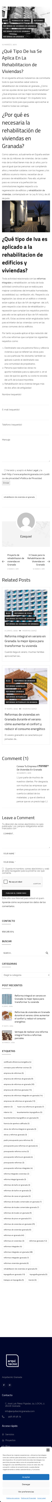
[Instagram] (10, 1385)
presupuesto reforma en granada (18, 1157)
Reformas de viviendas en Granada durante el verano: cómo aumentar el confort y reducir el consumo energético (25, 721)
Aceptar (26, 1477)
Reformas (38, 20)
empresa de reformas (14, 1073)
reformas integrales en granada (18, 1252)
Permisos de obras (21, 20)
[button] (48, 1450)
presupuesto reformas (14, 1162)
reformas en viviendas (14, 1240)
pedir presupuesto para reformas (18, 1140)
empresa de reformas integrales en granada (23, 1095)
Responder (44, 765)
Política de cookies (13, 1498)
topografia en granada (14, 1274)
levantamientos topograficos (29, 1112)
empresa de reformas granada (18, 1089)
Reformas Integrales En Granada (21, 702)
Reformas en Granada (13, 36)
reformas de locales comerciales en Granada (23, 1201)
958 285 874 (8, 931)
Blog (5, 20)
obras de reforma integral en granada (20, 1129)
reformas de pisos (23, 613)
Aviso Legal (41, 1498)
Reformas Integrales (16, 696)
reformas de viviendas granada (17, 1229)
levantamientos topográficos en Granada (21, 1117)
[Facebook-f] (4, 1385)
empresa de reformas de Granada (18, 1078)
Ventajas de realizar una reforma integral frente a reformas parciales (31, 1035)
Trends (33, 1280)
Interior (8, 1112)
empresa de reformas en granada (19, 1084)
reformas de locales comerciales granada (21, 1207)
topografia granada (38, 1274)
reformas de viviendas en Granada (19, 26)
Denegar (26, 1484)
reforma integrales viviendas (16, 1173)
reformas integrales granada (16, 1257)
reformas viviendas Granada (16, 1263)
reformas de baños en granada (17, 1190)
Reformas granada (15, 691)
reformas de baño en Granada (17, 1184)
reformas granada (38, 1240)
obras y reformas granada (15, 1134)
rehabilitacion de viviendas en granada (19, 497)
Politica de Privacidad (28, 1498)
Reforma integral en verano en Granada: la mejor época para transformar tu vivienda (25, 641)
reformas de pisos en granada (20, 618)
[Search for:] (26, 953)
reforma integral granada (15, 1179)
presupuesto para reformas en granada (21, 1145)
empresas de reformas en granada (19, 1101)
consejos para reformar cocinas (17, 1067)
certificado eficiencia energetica (17, 1061)
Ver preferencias (26, 1492)
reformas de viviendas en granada (19, 1224)
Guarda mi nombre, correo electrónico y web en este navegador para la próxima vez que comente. (25, 870)
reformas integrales (13, 1246)
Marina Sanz (29, 631)
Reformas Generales (16, 686)
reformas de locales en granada (18, 1212)
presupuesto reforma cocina (16, 1151)
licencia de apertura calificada (16, 1123)
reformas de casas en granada (17, 1196)
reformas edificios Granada (16, 31)
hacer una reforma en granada (30, 1106)
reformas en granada (14, 1235)
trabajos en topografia (14, 1280)
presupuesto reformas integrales (18, 1168)
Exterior (8, 1106)
